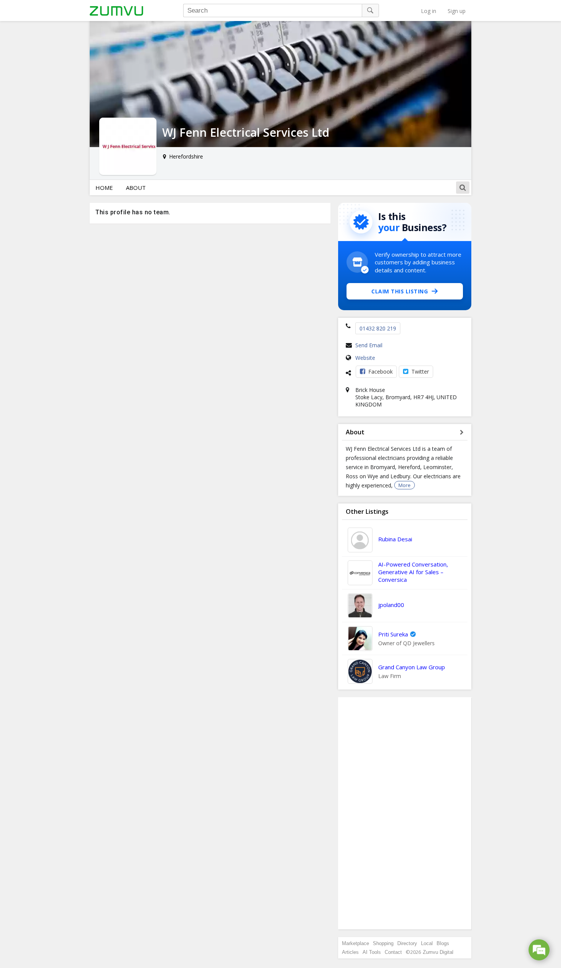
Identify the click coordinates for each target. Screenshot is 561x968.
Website (365, 357)
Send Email (368, 345)
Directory (407, 943)
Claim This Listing (399, 291)
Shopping (383, 943)
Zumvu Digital (438, 952)
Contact (393, 952)
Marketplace (355, 943)
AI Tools (372, 952)
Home (104, 187)
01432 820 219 (377, 328)
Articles (350, 952)
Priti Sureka (393, 634)
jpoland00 (391, 605)
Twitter (420, 371)
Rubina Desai (395, 539)
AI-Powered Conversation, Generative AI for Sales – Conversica (413, 571)
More (404, 485)
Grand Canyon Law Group (411, 667)
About (136, 187)
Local (427, 943)
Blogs (443, 943)
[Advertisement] (405, 813)
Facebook (380, 371)
